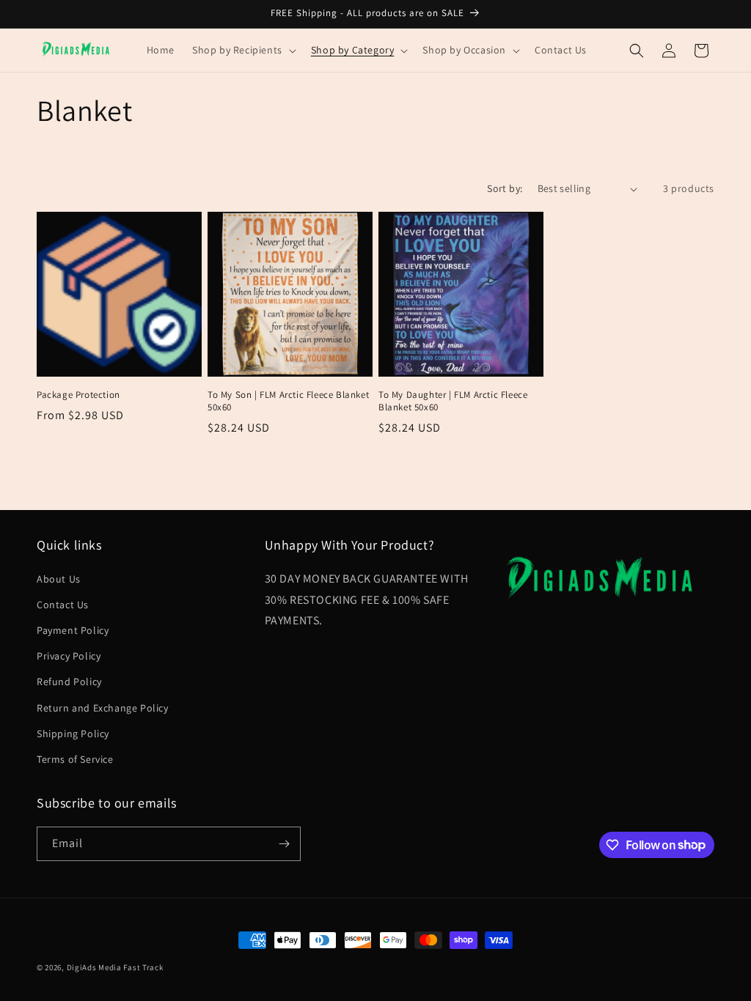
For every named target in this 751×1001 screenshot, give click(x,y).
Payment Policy (73, 630)
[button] (242, 49)
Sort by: (504, 188)
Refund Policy (69, 681)
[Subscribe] (284, 844)
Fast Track (143, 967)
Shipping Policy (73, 733)
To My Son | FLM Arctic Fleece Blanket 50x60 (288, 401)
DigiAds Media (94, 967)
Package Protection (78, 395)
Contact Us (63, 604)
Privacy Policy (68, 655)
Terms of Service (75, 759)
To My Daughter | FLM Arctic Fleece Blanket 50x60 (452, 401)
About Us (59, 579)
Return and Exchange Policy (103, 707)
